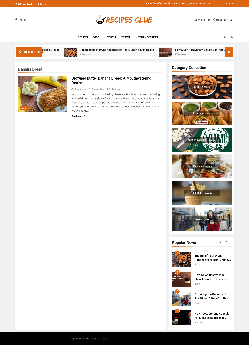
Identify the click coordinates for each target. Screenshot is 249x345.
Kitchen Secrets (147, 37)
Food (96, 37)
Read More (77, 116)
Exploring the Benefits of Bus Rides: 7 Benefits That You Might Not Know (211, 298)
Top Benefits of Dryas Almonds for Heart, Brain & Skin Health (176, 3)
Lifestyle (110, 37)
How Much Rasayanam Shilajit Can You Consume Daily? (197, 49)
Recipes (83, 37)
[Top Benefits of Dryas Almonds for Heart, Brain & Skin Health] (58, 54)
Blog (197, 264)
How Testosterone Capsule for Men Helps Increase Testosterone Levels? (212, 318)
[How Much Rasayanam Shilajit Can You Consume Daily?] (153, 54)
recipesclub (80, 89)
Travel (126, 37)
